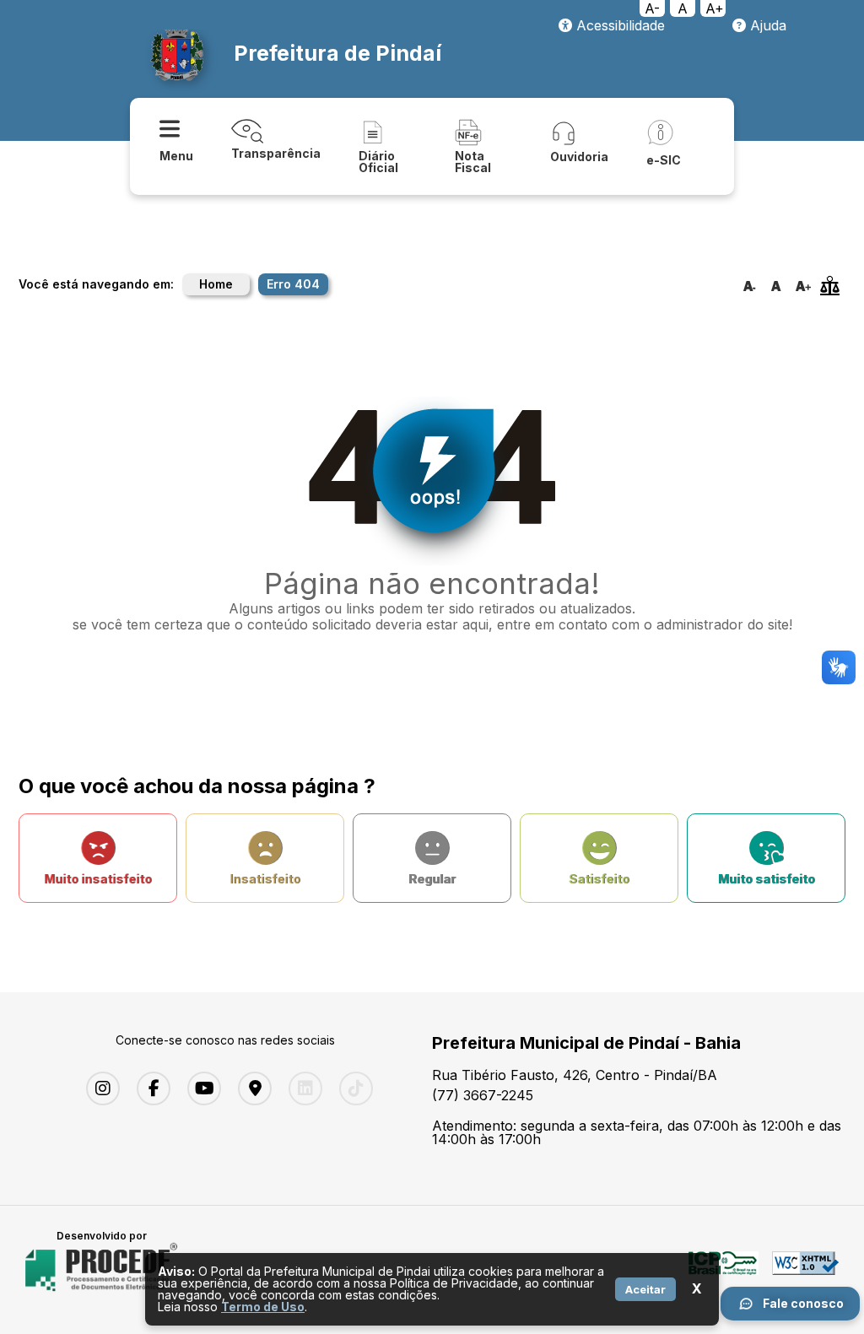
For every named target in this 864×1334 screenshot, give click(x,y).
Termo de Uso (263, 1306)
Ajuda (766, 25)
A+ (714, 8)
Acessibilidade (618, 25)
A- (652, 8)
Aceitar (645, 1289)
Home (216, 284)
